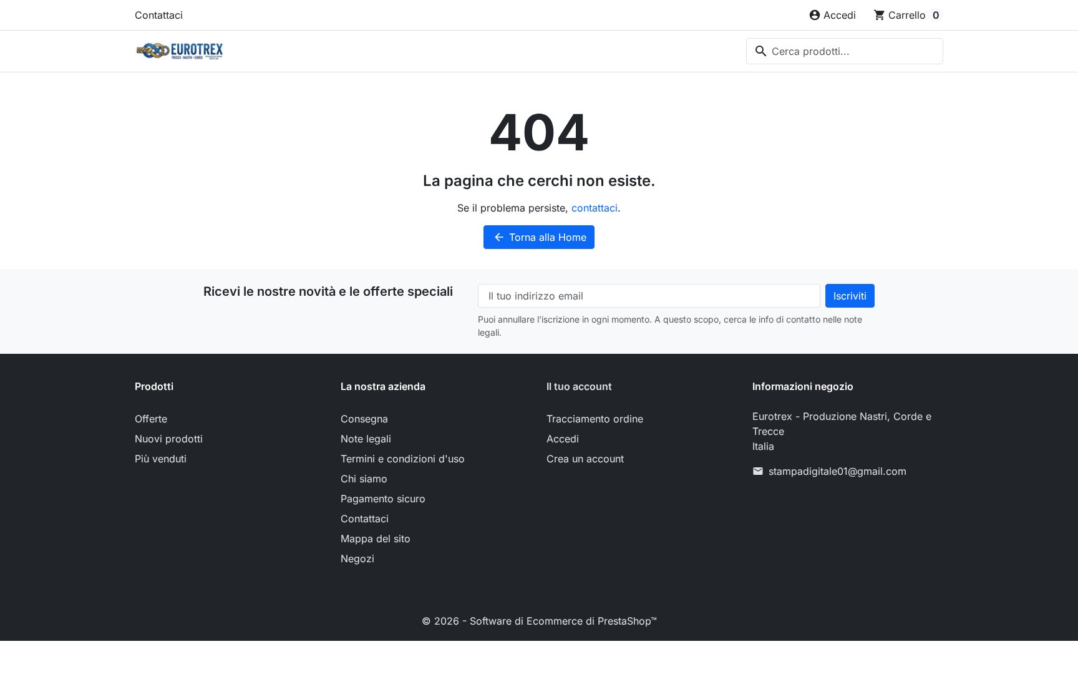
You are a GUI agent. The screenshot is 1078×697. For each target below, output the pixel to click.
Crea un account (585, 458)
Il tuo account (579, 386)
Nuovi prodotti (169, 438)
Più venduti (161, 458)
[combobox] (844, 51)
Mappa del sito (375, 538)
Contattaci (159, 15)
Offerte (151, 418)
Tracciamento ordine (594, 418)
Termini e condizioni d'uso (403, 458)
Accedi (562, 438)
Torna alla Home (539, 237)
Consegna (364, 418)
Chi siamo (364, 478)
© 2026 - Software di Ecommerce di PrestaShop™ (539, 621)
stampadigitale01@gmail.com (837, 471)
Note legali (366, 438)
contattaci (594, 208)
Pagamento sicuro (383, 498)
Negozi (357, 558)
